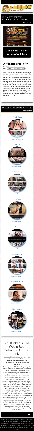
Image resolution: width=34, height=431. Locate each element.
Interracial (10, 68)
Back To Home (27, 22)
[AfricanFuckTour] (17, 36)
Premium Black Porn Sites (15, 19)
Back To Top (27, 111)
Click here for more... (17, 139)
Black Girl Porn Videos (19, 68)
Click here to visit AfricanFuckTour (17, 52)
